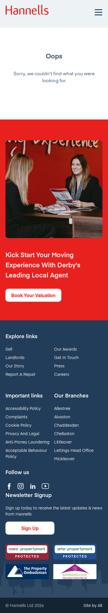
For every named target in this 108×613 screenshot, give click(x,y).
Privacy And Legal (22, 433)
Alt (100, 605)
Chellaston (64, 433)
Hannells (27, 12)
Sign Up (30, 528)
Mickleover (64, 458)
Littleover (63, 442)
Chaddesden (66, 425)
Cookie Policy (18, 425)
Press (59, 366)
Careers (61, 374)
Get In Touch (66, 357)
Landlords (14, 357)
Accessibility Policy (23, 408)
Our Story (14, 366)
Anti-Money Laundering (27, 442)
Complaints (16, 416)
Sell (8, 349)
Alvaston (62, 416)
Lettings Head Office (74, 450)
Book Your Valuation (33, 295)
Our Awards (65, 349)
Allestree (62, 408)
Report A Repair (20, 374)
